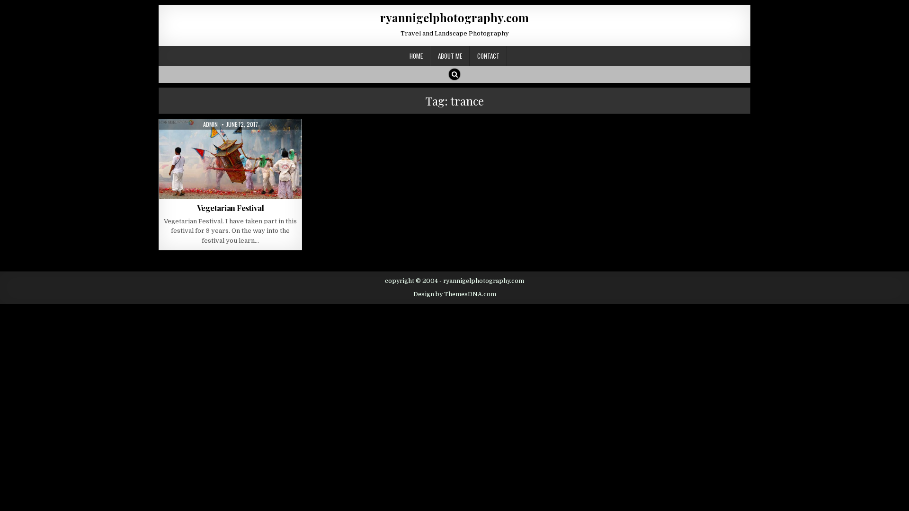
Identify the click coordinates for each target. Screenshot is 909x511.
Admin (210, 124)
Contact (488, 56)
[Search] (454, 74)
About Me (450, 56)
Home (416, 56)
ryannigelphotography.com (454, 17)
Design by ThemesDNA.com (454, 294)
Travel (242, 142)
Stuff (217, 142)
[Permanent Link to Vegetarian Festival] (230, 159)
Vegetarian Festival (230, 208)
